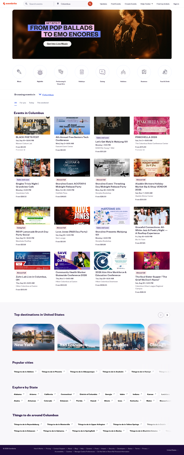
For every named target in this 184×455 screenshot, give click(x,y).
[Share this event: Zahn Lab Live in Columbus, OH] (46, 266)
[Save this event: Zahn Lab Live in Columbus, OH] (40, 266)
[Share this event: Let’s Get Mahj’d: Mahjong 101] (126, 131)
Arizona (33, 394)
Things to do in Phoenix (52, 371)
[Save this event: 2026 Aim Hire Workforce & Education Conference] (120, 266)
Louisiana (165, 394)
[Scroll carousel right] (167, 315)
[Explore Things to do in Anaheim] (126, 371)
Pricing (48, 448)
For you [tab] (23, 102)
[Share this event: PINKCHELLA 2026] (166, 131)
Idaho (122, 394)
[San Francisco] (78, 349)
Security (112, 448)
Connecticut (66, 394)
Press (97, 448)
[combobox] (73, 4)
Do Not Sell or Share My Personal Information (113, 451)
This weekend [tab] (43, 102)
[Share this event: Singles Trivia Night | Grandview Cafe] (46, 173)
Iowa (120, 400)
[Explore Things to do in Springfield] (97, 430)
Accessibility (59, 451)
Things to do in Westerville (58, 424)
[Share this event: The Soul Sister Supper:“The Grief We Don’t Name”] (166, 266)
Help (82, 448)
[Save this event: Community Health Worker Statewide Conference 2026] (80, 266)
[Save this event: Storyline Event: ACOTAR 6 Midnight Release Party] (80, 173)
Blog (76, 448)
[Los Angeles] (124, 349)
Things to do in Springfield (83, 430)
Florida (79, 400)
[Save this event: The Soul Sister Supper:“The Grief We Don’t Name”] (160, 266)
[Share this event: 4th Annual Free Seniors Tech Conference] (86, 131)
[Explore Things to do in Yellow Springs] (141, 424)
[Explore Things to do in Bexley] (124, 430)
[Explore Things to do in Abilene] (36, 371)
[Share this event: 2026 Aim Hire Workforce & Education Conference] (126, 266)
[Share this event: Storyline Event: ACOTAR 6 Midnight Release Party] (86, 173)
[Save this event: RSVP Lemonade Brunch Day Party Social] (40, 221)
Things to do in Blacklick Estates (144, 430)
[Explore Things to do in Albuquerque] (97, 371)
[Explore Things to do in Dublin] (168, 424)
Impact (103, 448)
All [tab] (15, 102)
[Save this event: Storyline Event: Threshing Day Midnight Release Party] (120, 173)
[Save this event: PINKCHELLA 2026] (160, 131)
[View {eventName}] (32, 126)
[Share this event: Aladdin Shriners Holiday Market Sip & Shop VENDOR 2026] (166, 173)
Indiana (136, 394)
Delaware (64, 400)
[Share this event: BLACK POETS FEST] (46, 131)
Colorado (48, 400)
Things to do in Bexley (112, 430)
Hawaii (93, 400)
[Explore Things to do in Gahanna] (67, 430)
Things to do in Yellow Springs (126, 424)
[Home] (10, 4)
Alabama (18, 394)
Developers (121, 448)
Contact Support (59, 448)
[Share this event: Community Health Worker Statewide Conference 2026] (86, 266)
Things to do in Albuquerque (82, 371)
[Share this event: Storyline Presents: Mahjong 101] (126, 221)
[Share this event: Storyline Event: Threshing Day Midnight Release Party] (126, 173)
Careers (89, 448)
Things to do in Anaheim (113, 371)
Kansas (150, 394)
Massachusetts (166, 400)
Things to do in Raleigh (141, 371)
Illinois (107, 400)
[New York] (33, 349)
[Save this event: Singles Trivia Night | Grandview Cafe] (40, 173)
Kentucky (134, 400)
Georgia (108, 394)
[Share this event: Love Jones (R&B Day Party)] (86, 221)
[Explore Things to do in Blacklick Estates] (160, 430)
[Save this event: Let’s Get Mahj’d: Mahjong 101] (120, 131)
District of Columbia (88, 394)
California (48, 394)
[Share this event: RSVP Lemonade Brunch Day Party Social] (46, 221)
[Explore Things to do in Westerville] (72, 424)
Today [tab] (31, 102)
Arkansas (32, 400)
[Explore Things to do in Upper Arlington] (108, 424)
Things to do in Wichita (169, 371)
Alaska (17, 400)
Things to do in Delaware (24, 430)
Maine (149, 400)
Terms (137, 448)
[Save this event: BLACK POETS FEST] (40, 131)
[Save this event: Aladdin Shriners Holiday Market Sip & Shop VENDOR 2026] (160, 173)
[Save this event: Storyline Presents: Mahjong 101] (120, 221)
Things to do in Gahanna (53, 430)
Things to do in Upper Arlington (91, 424)
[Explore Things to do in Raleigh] (153, 371)
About (70, 448)
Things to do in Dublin (156, 424)
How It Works (38, 448)
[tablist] (31, 103)
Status (130, 448)
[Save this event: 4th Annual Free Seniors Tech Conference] (80, 131)
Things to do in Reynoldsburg (26, 424)
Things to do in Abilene (24, 371)
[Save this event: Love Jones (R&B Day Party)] (80, 221)
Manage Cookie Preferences (85, 451)
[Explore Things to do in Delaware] (38, 430)
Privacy (144, 448)
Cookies (69, 451)
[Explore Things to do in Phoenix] (64, 371)
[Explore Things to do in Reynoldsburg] (42, 424)
